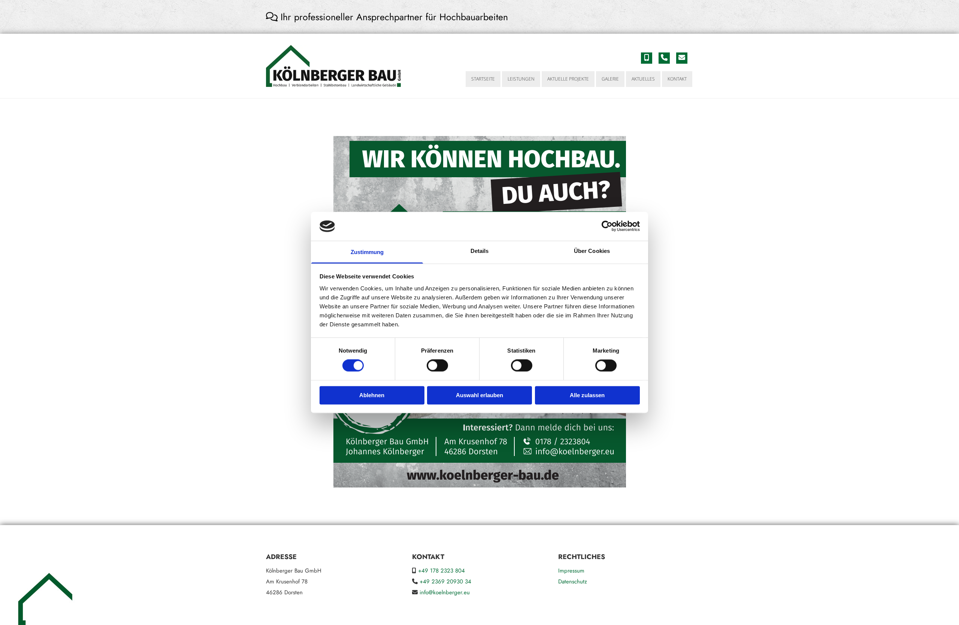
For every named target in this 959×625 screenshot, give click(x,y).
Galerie (610, 79)
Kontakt (677, 79)
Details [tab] (480, 251)
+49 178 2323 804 (441, 571)
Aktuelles (643, 79)
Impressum (571, 571)
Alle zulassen (587, 395)
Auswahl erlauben (479, 395)
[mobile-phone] (646, 58)
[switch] (437, 366)
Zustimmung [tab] (367, 252)
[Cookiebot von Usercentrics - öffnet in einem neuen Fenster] (607, 226)
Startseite (483, 79)
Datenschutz (572, 581)
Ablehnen (371, 395)
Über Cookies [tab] (592, 251)
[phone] (664, 58)
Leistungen (521, 79)
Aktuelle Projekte (568, 79)
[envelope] (682, 58)
